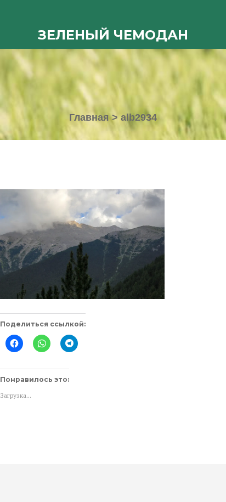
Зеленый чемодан (113, 35)
